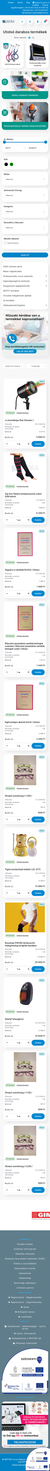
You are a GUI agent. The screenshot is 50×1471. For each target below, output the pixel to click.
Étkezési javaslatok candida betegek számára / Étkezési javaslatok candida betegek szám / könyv (25, 646)
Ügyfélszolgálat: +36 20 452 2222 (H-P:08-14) (29, 8)
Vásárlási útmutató (25, 1254)
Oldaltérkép (25, 1278)
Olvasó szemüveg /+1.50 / (18, 1092)
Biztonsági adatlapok (25, 1283)
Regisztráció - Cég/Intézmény (26, 1302)
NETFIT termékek (11, 291)
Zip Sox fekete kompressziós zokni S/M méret (23, 495)
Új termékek (8, 300)
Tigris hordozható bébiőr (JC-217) (23, 869)
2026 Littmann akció (12, 266)
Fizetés (45, 5)
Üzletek (11, 2)
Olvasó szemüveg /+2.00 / (18, 1166)
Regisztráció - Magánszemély (26, 1297)
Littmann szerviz (25, 1288)
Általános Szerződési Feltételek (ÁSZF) (25, 1259)
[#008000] (11, 164)
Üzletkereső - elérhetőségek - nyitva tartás (26, 1327)
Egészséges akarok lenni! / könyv (22, 722)
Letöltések (26, 1317)
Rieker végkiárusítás (12, 271)
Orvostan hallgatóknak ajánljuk (17, 295)
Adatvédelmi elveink (25, 1268)
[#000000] (6, 164)
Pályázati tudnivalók (26, 1343)
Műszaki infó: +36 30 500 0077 (35, 10)
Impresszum (25, 1273)
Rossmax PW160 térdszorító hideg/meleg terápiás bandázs (21, 944)
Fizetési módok (25, 1244)
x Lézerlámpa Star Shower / (19, 420)
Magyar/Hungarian (41, 3)
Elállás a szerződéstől (25, 1263)
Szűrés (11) (25, 255)
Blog (28, 2)
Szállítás (35, 5)
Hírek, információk (26, 1333)
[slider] (4, 142)
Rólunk (20, 2)
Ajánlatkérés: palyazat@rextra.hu (35, 13)
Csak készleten (13, 243)
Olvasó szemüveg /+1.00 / (18, 796)
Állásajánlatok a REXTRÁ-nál (26, 1338)
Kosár (26, 1307)
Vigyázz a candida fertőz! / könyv (22, 570)
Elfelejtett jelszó (26, 1312)
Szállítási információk (25, 1249)
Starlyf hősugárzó (14, 1019)
